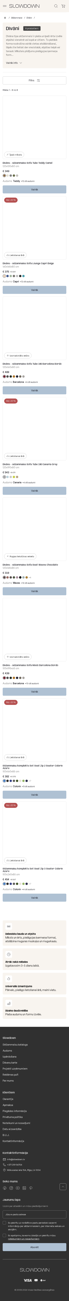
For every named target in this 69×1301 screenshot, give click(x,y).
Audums (7, 1050)
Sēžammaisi (16, 18)
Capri (16, 281)
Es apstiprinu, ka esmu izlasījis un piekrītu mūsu (32, 1237)
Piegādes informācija (15, 1111)
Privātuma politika (13, 1117)
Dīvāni (29, 18)
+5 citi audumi (28, 786)
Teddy (16, 181)
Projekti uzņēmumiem (15, 1068)
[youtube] (18, 1189)
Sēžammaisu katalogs (15, 1044)
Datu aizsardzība (12, 1129)
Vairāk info (12, 62)
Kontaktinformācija (13, 1141)
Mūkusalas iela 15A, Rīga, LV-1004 (24, 1170)
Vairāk (34, 189)
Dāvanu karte (10, 1062)
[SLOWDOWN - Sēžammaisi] (24, 6)
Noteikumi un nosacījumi (16, 1123)
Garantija (8, 1099)
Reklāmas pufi (10, 1074)
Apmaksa (8, 1105)
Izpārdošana (9, 1056)
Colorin (17, 786)
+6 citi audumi (31, 382)
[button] (63, 1186)
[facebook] (5, 1189)
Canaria (17, 482)
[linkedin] (24, 1189)
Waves (16, 582)
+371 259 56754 (14, 1164)
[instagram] (11, 1189)
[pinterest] (31, 1189)
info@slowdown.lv (16, 1159)
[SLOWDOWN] (4, 18)
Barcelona (18, 381)
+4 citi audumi (28, 889)
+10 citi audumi (32, 683)
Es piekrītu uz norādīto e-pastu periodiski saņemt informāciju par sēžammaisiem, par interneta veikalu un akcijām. (36, 1226)
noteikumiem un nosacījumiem (23, 1238)
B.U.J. (6, 1135)
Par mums (8, 1080)
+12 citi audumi (27, 181)
